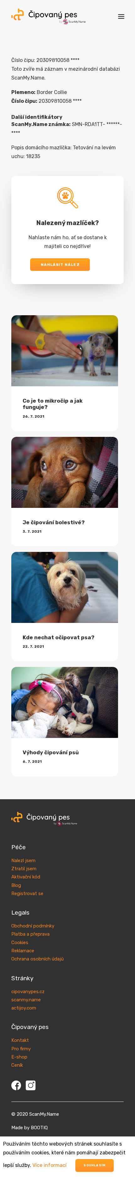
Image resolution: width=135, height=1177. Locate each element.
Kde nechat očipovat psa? (58, 637)
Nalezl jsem (23, 860)
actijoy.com (23, 1008)
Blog (16, 885)
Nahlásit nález (60, 264)
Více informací (49, 1165)
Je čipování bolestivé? (54, 522)
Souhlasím (94, 1165)
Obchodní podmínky (32, 926)
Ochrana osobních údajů (37, 959)
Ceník (17, 1065)
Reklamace (22, 951)
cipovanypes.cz (28, 991)
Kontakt (20, 1040)
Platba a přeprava (30, 934)
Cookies (19, 942)
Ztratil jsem (23, 869)
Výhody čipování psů (51, 752)
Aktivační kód (25, 877)
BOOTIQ (39, 1127)
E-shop (19, 1057)
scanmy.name (26, 1000)
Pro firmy (21, 1049)
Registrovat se (27, 893)
